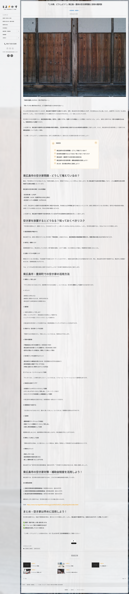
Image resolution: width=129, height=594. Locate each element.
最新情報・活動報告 (74, 10)
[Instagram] (7, 48)
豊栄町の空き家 (37, 548)
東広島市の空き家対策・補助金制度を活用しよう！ (72, 160)
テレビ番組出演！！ (104, 566)
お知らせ (33, 563)
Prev (26, 578)
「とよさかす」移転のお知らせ (71, 572)
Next (123, 578)
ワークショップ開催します (36, 572)
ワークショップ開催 (35, 566)
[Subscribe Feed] (10, 48)
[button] (12, 48)
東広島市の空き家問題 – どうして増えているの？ (72, 150)
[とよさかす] (10, 8)
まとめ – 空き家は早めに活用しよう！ (68, 164)
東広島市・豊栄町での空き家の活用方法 (69, 157)
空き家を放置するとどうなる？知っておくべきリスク (73, 154)
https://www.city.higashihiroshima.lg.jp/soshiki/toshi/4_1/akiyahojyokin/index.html (52, 505)
